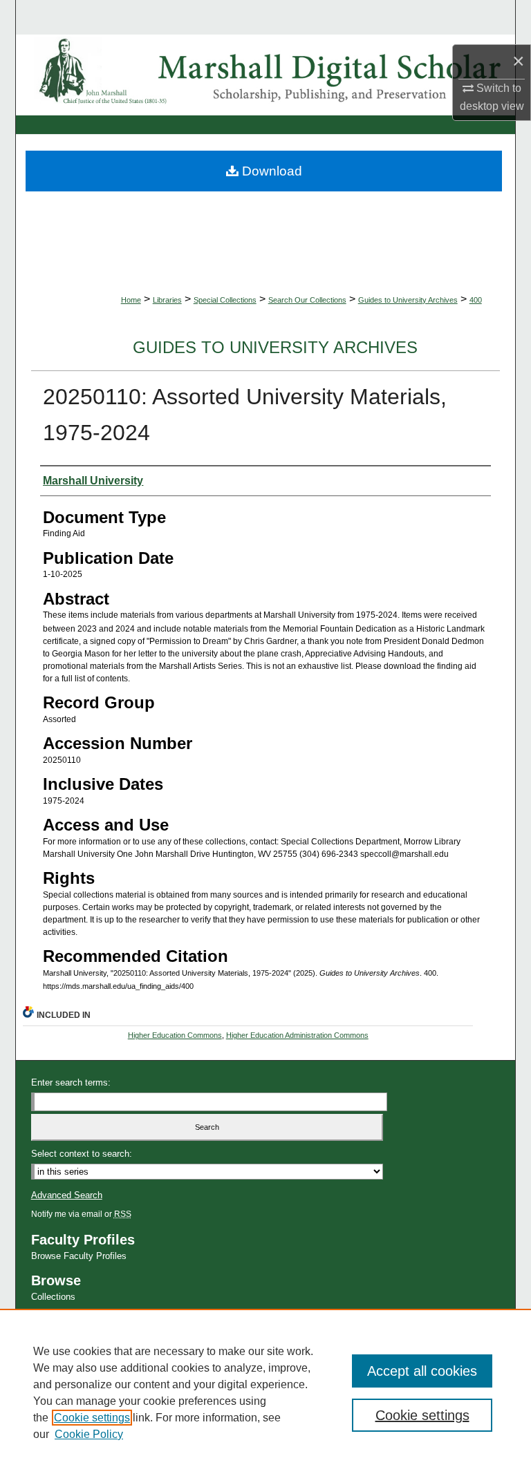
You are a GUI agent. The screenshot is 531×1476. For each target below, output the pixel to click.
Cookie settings (92, 1417)
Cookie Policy (89, 1434)
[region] (265, 1392)
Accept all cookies (422, 1371)
